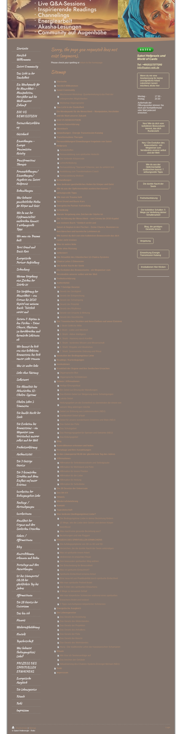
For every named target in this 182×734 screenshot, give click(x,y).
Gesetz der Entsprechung (72, 295)
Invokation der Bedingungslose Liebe (75, 355)
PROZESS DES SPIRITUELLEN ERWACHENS (79, 540)
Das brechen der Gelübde (72, 660)
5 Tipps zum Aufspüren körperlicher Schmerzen (83, 604)
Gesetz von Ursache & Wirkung (75, 313)
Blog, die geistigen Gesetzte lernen (153, 227)
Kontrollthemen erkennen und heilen (75, 445)
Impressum (62, 672)
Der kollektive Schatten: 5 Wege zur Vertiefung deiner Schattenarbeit (153, 212)
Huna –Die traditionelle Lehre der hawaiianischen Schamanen (90, 647)
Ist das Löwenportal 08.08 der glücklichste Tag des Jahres (86, 454)
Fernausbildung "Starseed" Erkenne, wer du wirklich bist (87, 167)
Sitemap (32, 728)
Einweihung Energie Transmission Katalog (150, 253)
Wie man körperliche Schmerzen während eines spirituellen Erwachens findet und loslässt (88, 597)
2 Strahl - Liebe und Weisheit (74, 330)
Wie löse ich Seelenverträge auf (75, 655)
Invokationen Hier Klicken (153, 267)
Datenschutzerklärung (68, 124)
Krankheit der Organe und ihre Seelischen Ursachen (83, 368)
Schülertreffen (66, 150)
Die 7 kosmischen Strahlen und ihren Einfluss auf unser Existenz (89, 321)
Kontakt (61, 505)
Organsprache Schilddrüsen (73, 377)
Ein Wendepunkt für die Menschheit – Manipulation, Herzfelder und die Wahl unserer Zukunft (88, 113)
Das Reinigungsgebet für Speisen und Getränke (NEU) (86, 433)
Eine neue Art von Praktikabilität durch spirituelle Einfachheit (89, 578)
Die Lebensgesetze (66, 612)
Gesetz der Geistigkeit (70, 291)
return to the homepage (91, 62)
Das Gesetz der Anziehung (73, 617)
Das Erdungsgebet (69, 437)
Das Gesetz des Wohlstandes (74, 642)
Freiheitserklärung (66, 278)
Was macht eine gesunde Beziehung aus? (80, 531)
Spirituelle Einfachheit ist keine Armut (78, 574)
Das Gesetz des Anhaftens (72, 630)
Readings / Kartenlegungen (70, 360)
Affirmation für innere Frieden (74, 471)
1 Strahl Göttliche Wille (71, 325)
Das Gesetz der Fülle (70, 634)
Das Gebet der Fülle (69, 424)
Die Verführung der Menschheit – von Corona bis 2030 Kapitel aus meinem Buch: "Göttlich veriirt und (88, 220)
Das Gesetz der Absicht (71, 638)
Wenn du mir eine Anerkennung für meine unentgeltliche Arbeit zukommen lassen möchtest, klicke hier (151, 80)
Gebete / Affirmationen (68, 381)
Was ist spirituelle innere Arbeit (75, 552)
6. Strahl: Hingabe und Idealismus (76, 347)
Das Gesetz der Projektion (72, 625)
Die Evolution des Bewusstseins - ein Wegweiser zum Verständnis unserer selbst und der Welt (84, 272)
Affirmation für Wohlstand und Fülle (77, 467)
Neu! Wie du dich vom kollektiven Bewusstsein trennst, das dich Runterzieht (153, 127)
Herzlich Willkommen (67, 86)
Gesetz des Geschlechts (71, 317)
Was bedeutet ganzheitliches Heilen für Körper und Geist (85, 184)
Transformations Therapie (70, 137)
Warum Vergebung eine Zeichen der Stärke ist (80, 214)
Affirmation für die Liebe (71, 475)
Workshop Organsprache (72, 103)
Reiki (59, 668)
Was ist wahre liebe (66, 244)
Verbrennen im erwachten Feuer (75, 557)
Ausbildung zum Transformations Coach (79, 171)
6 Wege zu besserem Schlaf (73, 591)
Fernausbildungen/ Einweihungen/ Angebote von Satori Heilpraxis (84, 143)
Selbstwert (62, 253)
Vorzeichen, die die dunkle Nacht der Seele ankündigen (87, 548)
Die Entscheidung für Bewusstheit (76, 565)
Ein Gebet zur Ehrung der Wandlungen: (79, 390)
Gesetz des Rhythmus (70, 308)
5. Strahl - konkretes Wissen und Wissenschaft (82, 343)
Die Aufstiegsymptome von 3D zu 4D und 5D (81, 544)
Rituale (60, 651)
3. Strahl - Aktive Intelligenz (73, 334)
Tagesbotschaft (64, 510)
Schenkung (62, 210)
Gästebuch (62, 128)
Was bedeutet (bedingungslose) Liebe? (76, 514)
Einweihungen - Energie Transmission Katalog (80, 133)
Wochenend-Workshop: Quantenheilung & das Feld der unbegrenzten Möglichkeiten (86, 96)
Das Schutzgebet (68, 428)
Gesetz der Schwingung (71, 300)
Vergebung (145, 241)
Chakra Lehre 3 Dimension (70, 261)
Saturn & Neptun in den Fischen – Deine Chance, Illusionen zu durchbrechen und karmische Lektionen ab (88, 229)
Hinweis (61, 497)
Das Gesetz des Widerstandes (74, 621)
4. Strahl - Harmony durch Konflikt (76, 338)
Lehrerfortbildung (68, 163)
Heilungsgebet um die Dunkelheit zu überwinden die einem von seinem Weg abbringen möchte (90, 405)
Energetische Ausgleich (69, 608)
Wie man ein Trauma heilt (69, 197)
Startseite (62, 81)
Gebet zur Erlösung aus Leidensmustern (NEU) (82, 411)
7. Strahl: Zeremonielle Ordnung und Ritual (80, 351)
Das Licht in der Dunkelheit (70, 107)
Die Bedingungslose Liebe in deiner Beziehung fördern (86, 518)
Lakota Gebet (66, 398)
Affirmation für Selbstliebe (72, 484)
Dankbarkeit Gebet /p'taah (72, 415)
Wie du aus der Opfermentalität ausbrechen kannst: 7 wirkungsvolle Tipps (84, 190)
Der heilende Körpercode (72, 158)
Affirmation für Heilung (70, 480)
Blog (59, 441)
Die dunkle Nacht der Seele (70, 265)
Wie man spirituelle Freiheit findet (76, 582)
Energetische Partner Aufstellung (73, 206)
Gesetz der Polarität (69, 304)
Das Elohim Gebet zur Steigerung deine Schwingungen (86, 394)
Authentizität (63, 283)
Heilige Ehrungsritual (70, 385)
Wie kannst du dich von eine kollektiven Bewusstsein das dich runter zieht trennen (88, 237)
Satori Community (66, 90)
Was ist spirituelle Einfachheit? (74, 570)
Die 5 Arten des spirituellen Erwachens (78, 587)
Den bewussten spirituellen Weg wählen (79, 561)
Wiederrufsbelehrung (67, 501)
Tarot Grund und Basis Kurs (71, 201)
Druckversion (21, 728)
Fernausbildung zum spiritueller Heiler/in (79, 154)
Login (167, 727)
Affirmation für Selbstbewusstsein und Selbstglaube (84, 462)
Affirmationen (64, 458)
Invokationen (63, 364)
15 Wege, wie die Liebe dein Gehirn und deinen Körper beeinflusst (86, 524)
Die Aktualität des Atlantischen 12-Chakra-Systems (83, 257)
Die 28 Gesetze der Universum (72, 488)
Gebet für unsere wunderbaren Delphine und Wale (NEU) (87, 420)
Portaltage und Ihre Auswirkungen (74, 450)
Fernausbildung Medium (72, 176)
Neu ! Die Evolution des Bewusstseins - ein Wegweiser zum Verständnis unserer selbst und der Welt (153, 148)
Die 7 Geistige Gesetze (68, 287)
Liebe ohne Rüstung (67, 248)
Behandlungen (64, 180)
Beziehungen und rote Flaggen (75, 535)
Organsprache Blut (69, 373)
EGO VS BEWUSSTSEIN (69, 120)
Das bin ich (62, 492)
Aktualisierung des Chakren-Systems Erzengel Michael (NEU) (90, 664)
